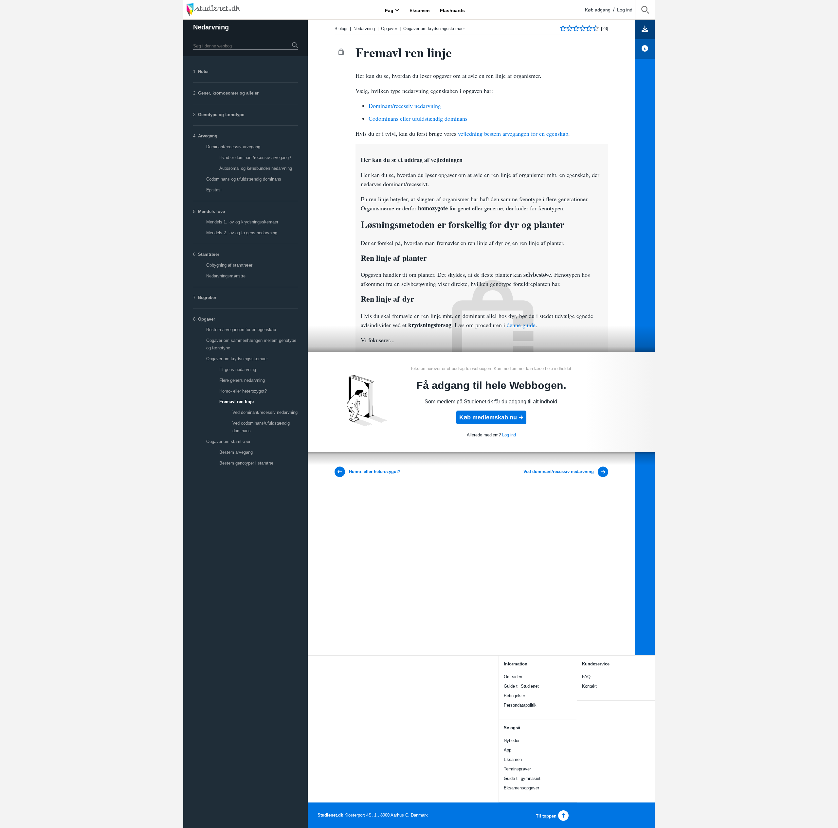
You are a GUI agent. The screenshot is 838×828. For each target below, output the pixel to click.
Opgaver (206, 319)
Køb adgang (597, 9)
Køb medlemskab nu (488, 417)
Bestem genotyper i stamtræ (246, 463)
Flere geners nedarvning (242, 380)
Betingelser (514, 695)
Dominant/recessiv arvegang (233, 146)
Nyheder (511, 740)
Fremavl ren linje (236, 401)
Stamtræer (208, 254)
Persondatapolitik (520, 705)
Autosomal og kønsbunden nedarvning (255, 168)
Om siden (513, 676)
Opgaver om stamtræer (228, 441)
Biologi (341, 28)
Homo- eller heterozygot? (243, 391)
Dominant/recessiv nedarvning (405, 106)
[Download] (645, 29)
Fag (389, 10)
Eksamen (513, 759)
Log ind (624, 9)
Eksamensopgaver (521, 787)
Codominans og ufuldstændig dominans (243, 179)
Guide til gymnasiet (522, 778)
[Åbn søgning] (645, 11)
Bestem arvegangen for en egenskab (241, 329)
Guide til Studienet (521, 686)
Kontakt (589, 686)
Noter (203, 71)
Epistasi (214, 189)
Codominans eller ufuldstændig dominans (418, 118)
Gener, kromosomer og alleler (228, 93)
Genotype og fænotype (221, 114)
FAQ (586, 676)
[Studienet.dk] (229, 9)
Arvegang (207, 135)
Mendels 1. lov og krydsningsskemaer (242, 222)
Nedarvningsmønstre (226, 275)
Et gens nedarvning (237, 369)
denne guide (521, 325)
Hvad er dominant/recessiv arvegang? (255, 157)
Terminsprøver (517, 768)
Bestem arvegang (236, 452)
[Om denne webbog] (645, 49)
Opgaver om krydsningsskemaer (237, 358)
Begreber (207, 297)
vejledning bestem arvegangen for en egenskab (513, 133)
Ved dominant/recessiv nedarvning (265, 412)
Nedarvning (211, 27)
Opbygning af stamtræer (229, 265)
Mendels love (211, 211)
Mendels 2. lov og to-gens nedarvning (241, 232)
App (507, 750)
